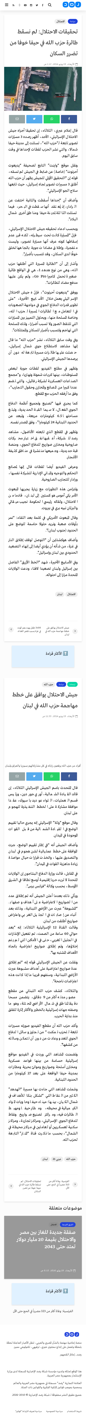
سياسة (72, 21)
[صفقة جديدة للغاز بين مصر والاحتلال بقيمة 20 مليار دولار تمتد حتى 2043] (43, 1247)
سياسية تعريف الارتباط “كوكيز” (28, 1411)
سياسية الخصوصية (54, 1411)
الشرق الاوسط (67, 1224)
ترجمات (72, 684)
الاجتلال (61, 21)
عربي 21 (57, 1159)
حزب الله (48, 684)
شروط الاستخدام (74, 1411)
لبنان (59, 594)
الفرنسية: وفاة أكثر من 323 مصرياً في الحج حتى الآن (43, 1311)
